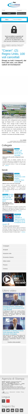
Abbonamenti (12, 392)
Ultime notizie (14, 45)
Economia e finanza (6, 45)
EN (3, 400)
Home (3, 44)
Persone (20, 45)
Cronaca (3, 46)
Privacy (22, 392)
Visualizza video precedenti (14, 342)
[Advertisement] (14, 86)
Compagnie (8, 44)
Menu (6, 19)
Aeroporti (13, 44)
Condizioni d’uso (5, 393)
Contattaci (18, 392)
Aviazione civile (20, 44)
